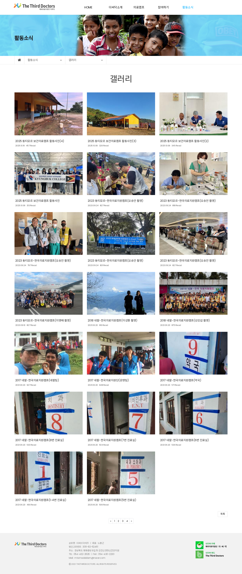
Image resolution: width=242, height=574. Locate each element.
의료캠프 (138, 7)
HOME (88, 7)
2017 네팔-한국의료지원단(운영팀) (108, 380)
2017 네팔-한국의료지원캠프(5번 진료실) (112, 500)
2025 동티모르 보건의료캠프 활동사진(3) (112, 141)
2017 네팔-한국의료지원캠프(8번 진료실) (39, 440)
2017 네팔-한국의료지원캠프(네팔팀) (37, 380)
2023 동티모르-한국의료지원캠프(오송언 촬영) (115, 201)
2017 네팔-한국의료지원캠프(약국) (180, 380)
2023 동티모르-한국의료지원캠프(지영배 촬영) (43, 320)
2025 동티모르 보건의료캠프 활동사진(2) (184, 141)
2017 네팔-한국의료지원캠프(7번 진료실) (112, 440)
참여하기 (163, 7)
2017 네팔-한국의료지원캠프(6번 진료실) (184, 440)
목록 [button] (222, 514)
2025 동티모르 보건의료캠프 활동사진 (37, 201)
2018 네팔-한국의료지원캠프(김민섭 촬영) (185, 320)
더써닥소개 (115, 7)
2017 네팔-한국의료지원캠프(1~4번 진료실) (40, 500)
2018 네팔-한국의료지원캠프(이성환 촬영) (112, 320)
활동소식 (187, 7)
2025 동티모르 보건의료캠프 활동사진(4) (39, 141)
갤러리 (121, 79)
